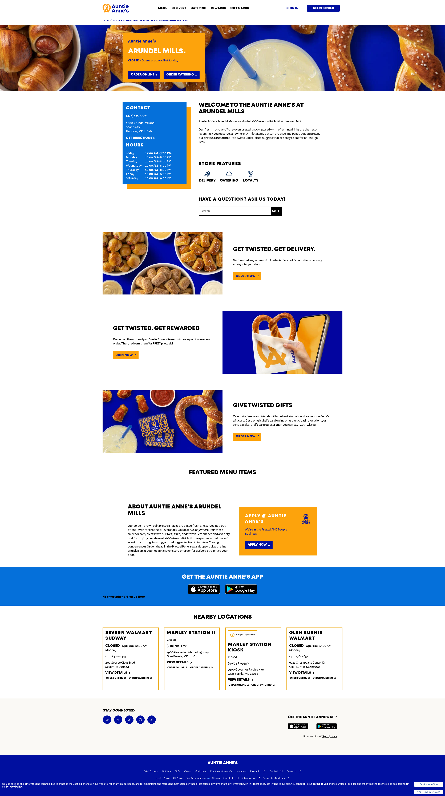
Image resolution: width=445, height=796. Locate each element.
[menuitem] (151, 771)
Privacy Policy (14, 786)
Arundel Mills (155, 51)
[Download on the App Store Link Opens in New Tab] (204, 589)
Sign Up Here (136, 597)
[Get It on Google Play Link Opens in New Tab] (241, 589)
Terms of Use (320, 783)
